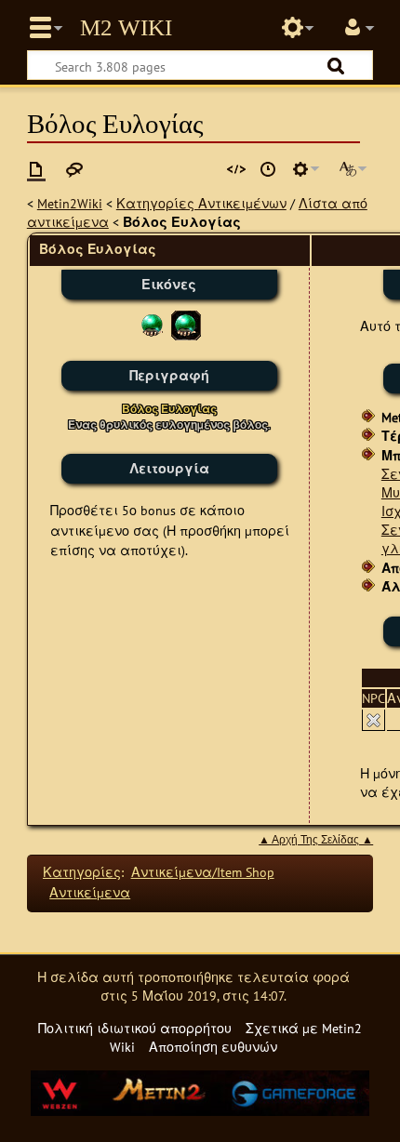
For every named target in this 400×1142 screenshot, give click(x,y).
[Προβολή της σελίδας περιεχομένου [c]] (36, 169)
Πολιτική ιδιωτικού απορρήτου (135, 1028)
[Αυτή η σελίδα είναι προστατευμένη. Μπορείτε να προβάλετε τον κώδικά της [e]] (236, 169)
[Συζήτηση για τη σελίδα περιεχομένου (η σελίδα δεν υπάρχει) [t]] (74, 169)
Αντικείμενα (89, 892)
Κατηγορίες (82, 872)
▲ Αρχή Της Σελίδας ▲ (316, 839)
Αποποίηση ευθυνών (213, 1047)
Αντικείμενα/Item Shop (202, 872)
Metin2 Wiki (126, 28)
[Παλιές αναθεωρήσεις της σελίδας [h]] (268, 169)
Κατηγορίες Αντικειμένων (201, 203)
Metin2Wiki (69, 203)
